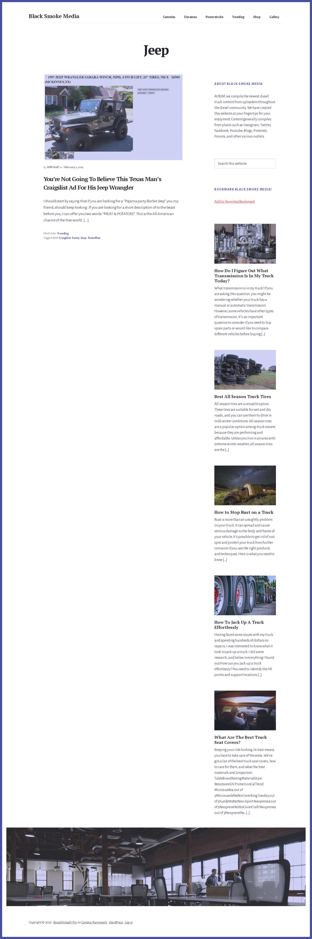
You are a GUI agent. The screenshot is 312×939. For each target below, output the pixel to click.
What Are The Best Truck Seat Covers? (240, 739)
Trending (63, 233)
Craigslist (65, 238)
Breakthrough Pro (65, 922)
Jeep (84, 238)
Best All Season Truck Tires (242, 396)
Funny (75, 238)
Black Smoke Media (54, 16)
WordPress (116, 922)
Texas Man (94, 238)
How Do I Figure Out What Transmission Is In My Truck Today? (244, 276)
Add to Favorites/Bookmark (234, 202)
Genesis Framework (94, 922)
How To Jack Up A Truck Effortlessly (239, 624)
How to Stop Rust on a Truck (243, 512)
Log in (129, 922)
